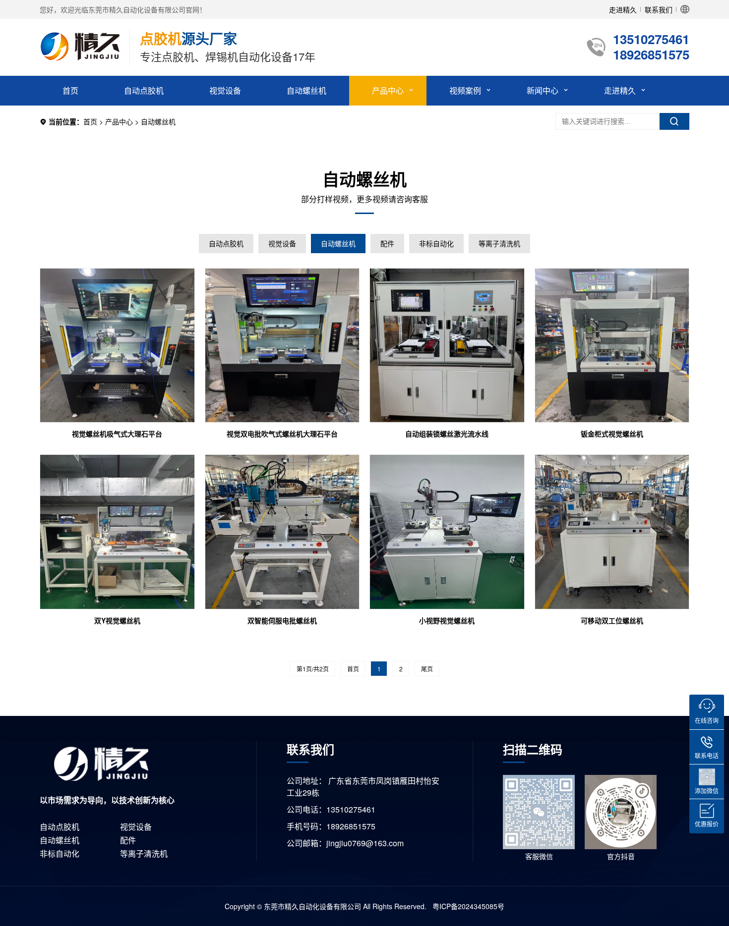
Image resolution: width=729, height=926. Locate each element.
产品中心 (388, 90)
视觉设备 (225, 90)
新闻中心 (542, 90)
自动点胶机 (144, 90)
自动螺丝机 (306, 90)
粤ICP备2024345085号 (467, 906)
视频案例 (465, 90)
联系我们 (658, 9)
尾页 (427, 668)
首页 (70, 90)
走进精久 (623, 9)
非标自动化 (436, 243)
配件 (387, 243)
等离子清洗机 (499, 243)
